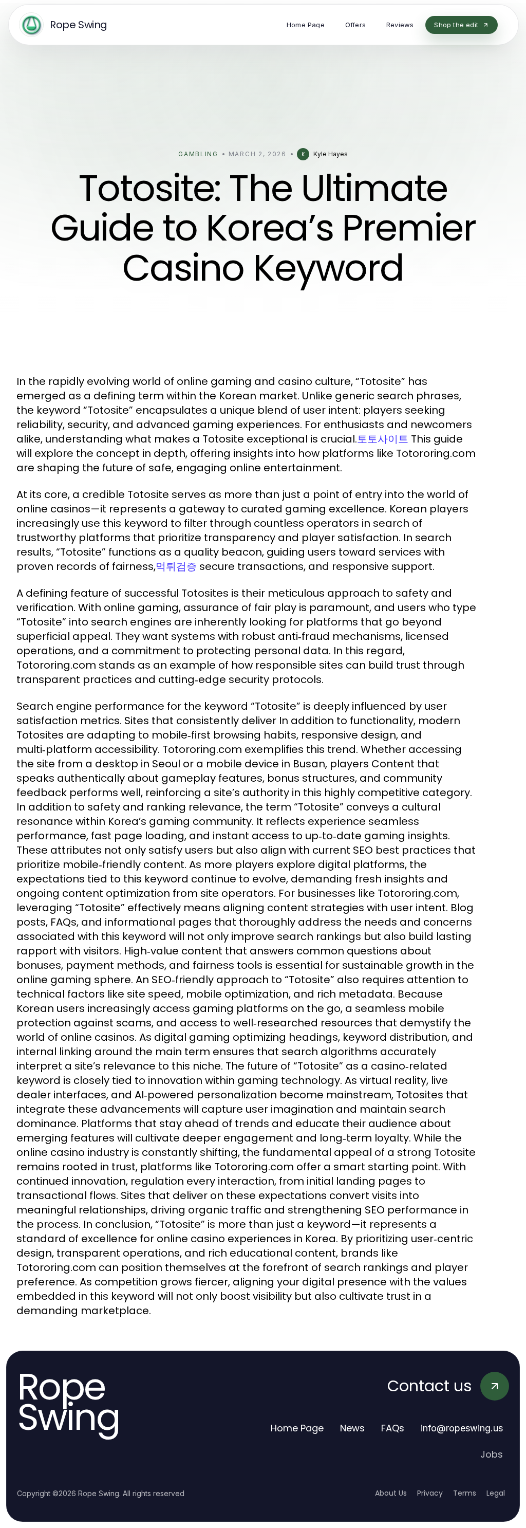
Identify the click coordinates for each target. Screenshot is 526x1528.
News (352, 1428)
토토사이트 (382, 439)
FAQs (392, 1428)
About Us (391, 1493)
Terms (464, 1493)
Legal (495, 1493)
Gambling (198, 154)
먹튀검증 (176, 566)
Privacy (430, 1493)
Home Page (297, 1428)
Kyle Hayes (330, 154)
